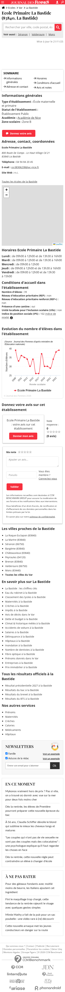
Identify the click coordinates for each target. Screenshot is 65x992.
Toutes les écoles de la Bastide (19, 181)
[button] (6, 189)
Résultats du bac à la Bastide (22, 690)
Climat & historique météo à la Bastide (27, 623)
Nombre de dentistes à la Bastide (24, 649)
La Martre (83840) (15, 539)
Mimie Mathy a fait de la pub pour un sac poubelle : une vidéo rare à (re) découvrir (30, 916)
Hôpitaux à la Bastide (17, 641)
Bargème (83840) (15, 548)
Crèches (10, 721)
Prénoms (10, 712)
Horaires (42, 78)
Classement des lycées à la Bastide (25, 597)
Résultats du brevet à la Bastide (23, 694)
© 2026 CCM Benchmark (50, 952)
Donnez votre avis (21, 133)
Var (21, 7)
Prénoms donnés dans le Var (21, 658)
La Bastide (32, 7)
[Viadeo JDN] (48, 981)
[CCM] (17, 967)
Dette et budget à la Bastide (21, 619)
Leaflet (58, 244)
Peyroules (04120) (15, 557)
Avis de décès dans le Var (20, 614)
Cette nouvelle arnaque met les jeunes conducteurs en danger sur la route (28, 928)
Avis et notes (44, 87)
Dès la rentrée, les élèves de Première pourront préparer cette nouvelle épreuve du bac (32, 810)
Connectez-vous (48, 478)
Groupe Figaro (29, 952)
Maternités (11, 716)
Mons (52, 34)
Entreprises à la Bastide (19, 663)
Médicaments (13, 730)
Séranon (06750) (14, 544)
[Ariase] (17, 988)
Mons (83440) (13, 570)
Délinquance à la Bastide (19, 636)
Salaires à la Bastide (17, 632)
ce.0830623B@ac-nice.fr (25, 167)
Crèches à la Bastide (17, 606)
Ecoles (11, 7)
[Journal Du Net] (48, 967)
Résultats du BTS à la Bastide (22, 698)
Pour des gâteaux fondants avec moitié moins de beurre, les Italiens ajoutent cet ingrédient (29, 888)
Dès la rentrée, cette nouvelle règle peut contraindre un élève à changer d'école (29, 859)
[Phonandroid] (48, 988)
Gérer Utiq (57, 949)
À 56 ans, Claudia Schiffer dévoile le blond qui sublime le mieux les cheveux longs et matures (30, 826)
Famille (12, 754)
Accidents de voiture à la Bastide (24, 627)
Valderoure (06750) (16, 566)
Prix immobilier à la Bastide (21, 667)
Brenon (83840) (14, 561)
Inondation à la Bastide (18, 645)
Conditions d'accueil (48, 83)
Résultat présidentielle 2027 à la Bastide (28, 685)
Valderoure (38, 34)
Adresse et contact (17, 86)
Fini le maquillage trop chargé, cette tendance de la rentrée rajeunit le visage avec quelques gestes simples (29, 903)
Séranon (23, 34)
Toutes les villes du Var (19, 574)
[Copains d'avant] (17, 981)
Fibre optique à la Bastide (20, 654)
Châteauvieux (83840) (17, 553)
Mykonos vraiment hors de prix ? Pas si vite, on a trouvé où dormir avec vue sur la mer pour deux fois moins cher (32, 795)
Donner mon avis (23, 436)
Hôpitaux (10, 734)
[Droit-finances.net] (48, 974)
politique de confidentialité (42, 516)
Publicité (40, 946)
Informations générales (14, 80)
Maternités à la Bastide (18, 601)
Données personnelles (14, 949)
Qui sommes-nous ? (15, 946)
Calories (10, 725)
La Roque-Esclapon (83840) (20, 535)
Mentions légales (11, 952)
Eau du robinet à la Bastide (21, 592)
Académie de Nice (29, 118)
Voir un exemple (51, 753)
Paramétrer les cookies (38, 949)
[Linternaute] (17, 974)
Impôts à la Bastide (16, 610)
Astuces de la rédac (18, 758)
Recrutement (53, 946)
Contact (30, 946)
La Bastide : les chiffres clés (21, 588)
